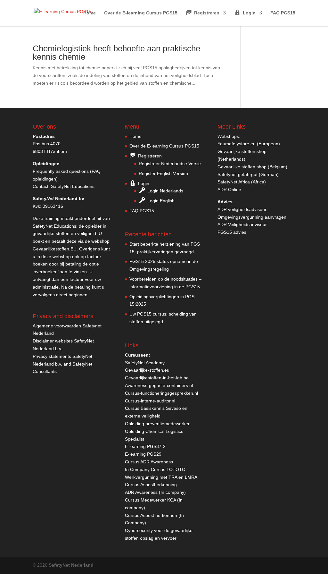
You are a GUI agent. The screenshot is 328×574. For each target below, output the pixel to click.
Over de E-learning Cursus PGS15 (140, 13)
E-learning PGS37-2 (145, 446)
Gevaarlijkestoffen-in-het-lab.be (157, 377)
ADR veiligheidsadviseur (241, 209)
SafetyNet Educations (72, 186)
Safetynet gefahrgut (237, 174)
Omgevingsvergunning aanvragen (251, 217)
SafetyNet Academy (145, 362)
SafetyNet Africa (233, 181)
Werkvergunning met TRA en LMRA (161, 477)
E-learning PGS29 (143, 454)
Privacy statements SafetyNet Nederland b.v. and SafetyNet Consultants (62, 364)
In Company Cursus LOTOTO (155, 469)
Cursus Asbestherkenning (151, 484)
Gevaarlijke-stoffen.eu (147, 370)
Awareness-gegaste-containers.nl (159, 385)
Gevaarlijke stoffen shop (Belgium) (252, 166)
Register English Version (163, 173)
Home (89, 13)
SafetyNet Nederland (71, 565)
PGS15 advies (231, 232)
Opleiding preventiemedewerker (157, 423)
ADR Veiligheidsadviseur (242, 224)
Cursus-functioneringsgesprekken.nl (161, 393)
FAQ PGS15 (282, 13)
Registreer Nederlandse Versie (170, 163)
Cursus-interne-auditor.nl (150, 400)
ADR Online (229, 189)
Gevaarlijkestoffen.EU (55, 248)
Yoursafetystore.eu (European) (248, 143)
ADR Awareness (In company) (155, 492)
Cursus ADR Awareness (149, 461)
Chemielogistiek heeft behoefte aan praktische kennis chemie (116, 53)
